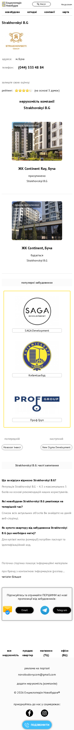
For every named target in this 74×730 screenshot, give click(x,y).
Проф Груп (37, 420)
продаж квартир (27, 653)
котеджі (32, 12)
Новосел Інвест (12, 447)
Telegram (62, 610)
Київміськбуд (37, 375)
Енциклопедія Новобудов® (42, 692)
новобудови (12, 12)
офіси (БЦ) (64, 653)
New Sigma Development (56, 447)
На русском (66, 4)
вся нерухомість (11, 653)
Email (25, 610)
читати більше (11, 576)
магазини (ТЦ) (46, 653)
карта (66, 12)
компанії (49, 12)
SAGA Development (37, 330)
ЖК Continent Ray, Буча (37, 168)
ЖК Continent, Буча (37, 248)
